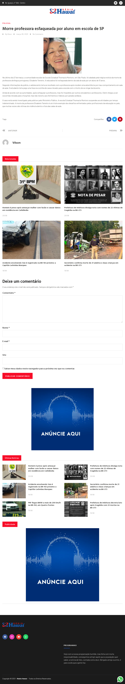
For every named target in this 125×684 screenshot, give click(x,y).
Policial (6, 23)
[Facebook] (115, 3)
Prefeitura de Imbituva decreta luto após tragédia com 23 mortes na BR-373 (106, 505)
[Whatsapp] (25, 636)
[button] (109, 119)
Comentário (8, 292)
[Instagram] (121, 3)
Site (4, 355)
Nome (6, 327)
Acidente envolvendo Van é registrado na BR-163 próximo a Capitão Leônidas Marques (29, 264)
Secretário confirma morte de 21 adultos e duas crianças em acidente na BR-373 (91, 264)
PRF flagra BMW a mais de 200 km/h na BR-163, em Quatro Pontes (44, 504)
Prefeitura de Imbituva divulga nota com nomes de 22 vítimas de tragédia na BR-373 (93, 209)
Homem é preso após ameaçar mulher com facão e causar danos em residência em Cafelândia (31, 209)
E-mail (6, 341)
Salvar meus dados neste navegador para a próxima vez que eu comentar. (39, 368)
